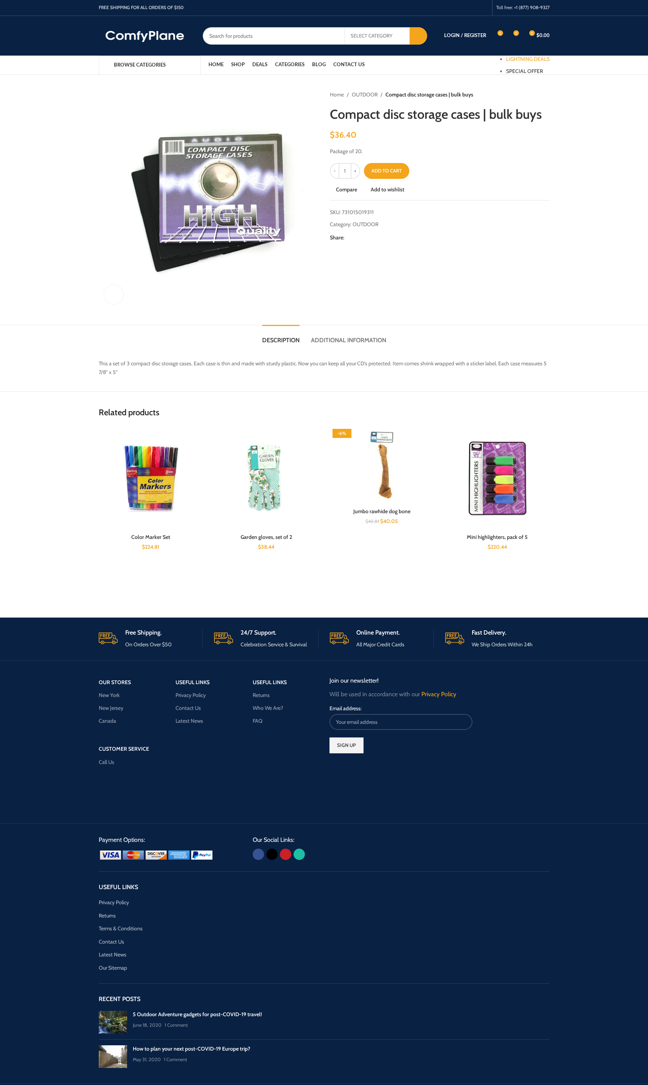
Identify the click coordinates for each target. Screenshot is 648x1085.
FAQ (258, 720)
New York (109, 695)
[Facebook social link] (454, 7)
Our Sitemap (113, 967)
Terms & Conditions (121, 928)
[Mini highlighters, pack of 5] (497, 478)
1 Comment (176, 1025)
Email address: (345, 708)
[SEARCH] (418, 36)
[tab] (281, 336)
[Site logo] (145, 35)
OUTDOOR (365, 94)
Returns (261, 695)
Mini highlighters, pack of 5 (497, 537)
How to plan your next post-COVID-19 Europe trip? (191, 1048)
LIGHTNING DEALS (528, 59)
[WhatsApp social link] (483, 7)
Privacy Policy (191, 695)
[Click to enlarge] (113, 294)
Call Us (106, 762)
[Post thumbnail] (113, 1022)
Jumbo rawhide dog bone (381, 511)
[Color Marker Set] (151, 478)
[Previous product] (526, 94)
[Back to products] (536, 94)
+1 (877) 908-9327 (532, 7)
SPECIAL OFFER (524, 71)
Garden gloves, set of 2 (266, 537)
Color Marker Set (150, 537)
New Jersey (111, 708)
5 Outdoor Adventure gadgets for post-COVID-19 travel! (197, 1014)
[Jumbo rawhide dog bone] (382, 465)
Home (337, 94)
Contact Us (188, 708)
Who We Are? (268, 708)
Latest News (189, 720)
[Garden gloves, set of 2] (266, 478)
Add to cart (386, 171)
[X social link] (464, 7)
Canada (107, 720)
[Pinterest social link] (474, 7)
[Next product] (545, 94)
